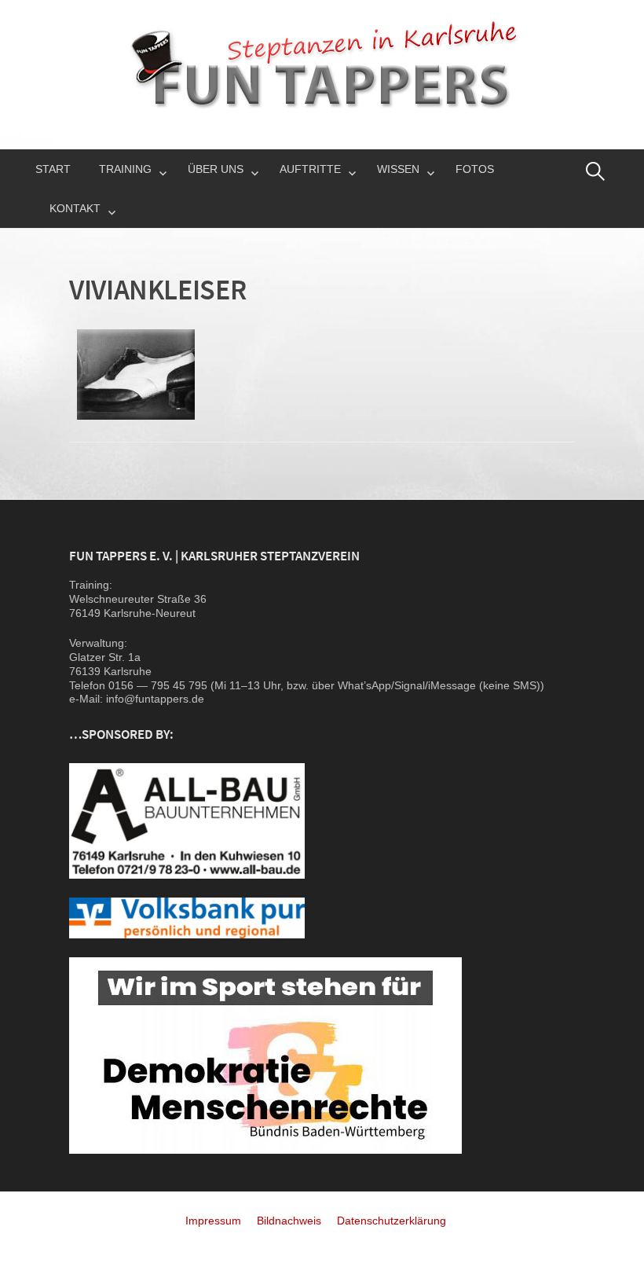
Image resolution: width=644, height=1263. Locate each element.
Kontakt (75, 208)
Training (125, 169)
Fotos (475, 169)
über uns (215, 169)
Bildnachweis (289, 1220)
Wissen (398, 169)
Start (53, 169)
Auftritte (310, 169)
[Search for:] (595, 171)
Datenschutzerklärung (391, 1220)
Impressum (213, 1220)
